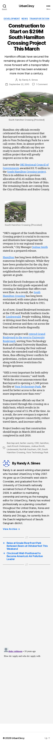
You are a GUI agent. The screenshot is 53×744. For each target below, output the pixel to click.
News (24, 18)
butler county (26, 443)
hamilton (44, 443)
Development (12, 18)
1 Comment (42, 84)
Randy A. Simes (30, 79)
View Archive (11, 529)
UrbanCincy (26, 5)
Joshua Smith (40, 247)
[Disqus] (26, 610)
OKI (39, 449)
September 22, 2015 (19, 84)
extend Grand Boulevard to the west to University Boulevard (24, 337)
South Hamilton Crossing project (26, 171)
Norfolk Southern (27, 449)
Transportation (39, 18)
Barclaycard (13, 443)
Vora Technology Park (28, 386)
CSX (36, 443)
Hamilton (8, 257)
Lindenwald (13, 316)
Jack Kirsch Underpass (18, 446)
